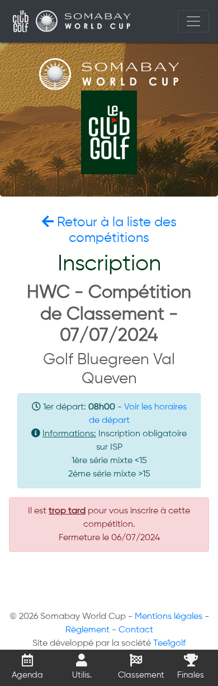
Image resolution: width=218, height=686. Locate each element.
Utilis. (82, 675)
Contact (136, 630)
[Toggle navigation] (193, 21)
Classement (141, 675)
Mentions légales (168, 616)
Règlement (87, 630)
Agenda (27, 675)
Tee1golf (169, 643)
